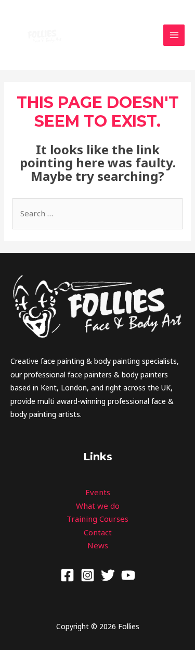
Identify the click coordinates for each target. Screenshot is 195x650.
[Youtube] (128, 575)
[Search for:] (97, 213)
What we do (98, 505)
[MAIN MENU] (174, 35)
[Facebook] (67, 575)
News (97, 545)
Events (97, 492)
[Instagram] (88, 575)
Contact (98, 532)
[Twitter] (108, 575)
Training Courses (97, 518)
